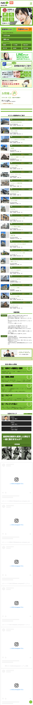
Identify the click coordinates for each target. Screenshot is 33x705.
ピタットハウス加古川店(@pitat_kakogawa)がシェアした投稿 (17, 648)
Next (32, 17)
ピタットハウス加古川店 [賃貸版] (7, 3)
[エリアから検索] (16, 35)
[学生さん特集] (26, 48)
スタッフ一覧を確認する (28, 478)
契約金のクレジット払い (17, 471)
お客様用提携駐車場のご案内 (16, 65)
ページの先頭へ (30, 701)
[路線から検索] (16, 39)
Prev (1, 17)
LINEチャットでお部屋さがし (16, 56)
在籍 (10, 412)
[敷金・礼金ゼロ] (26, 44)
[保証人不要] (6, 48)
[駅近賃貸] (16, 48)
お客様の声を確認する (7, 103)
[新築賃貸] (6, 44)
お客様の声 (12, 428)
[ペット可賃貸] (16, 44)
